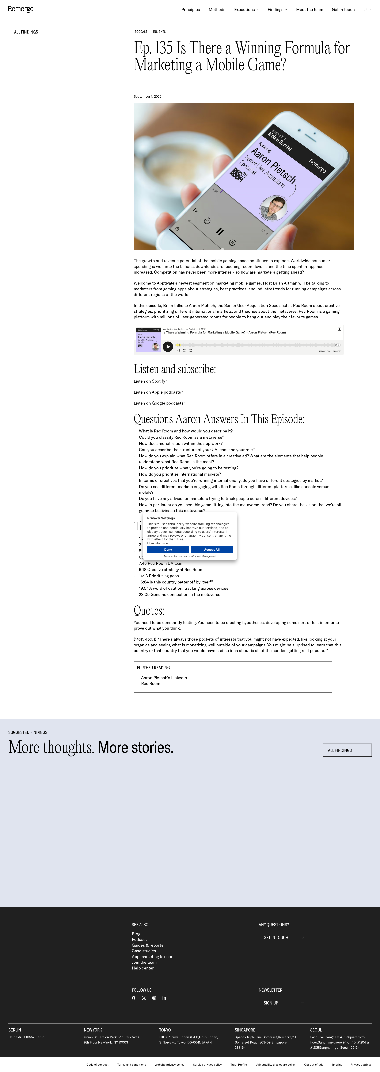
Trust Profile (239, 1064)
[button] (246, 9)
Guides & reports (147, 945)
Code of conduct (98, 1064)
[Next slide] (371, 828)
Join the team (144, 962)
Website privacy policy (169, 1064)
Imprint (337, 1064)
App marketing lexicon (152, 956)
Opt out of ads (313, 1064)
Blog (136, 933)
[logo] (20, 9)
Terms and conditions (131, 1064)
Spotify (158, 380)
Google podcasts (167, 402)
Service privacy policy (207, 1064)
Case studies (144, 950)
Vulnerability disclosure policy (275, 1064)
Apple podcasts (166, 391)
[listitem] (64, 828)
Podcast (139, 939)
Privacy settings (361, 1064)
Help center (143, 967)
